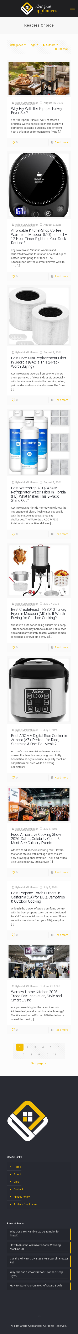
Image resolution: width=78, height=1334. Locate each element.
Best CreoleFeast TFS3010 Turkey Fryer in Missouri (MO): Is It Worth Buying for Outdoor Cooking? (39, 613)
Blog (16, 1181)
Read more (61, 142)
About (17, 1174)
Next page (37, 1063)
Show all (63, 48)
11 (54, 1054)
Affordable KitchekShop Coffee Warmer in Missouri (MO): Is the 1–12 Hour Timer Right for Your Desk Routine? (39, 236)
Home (17, 1166)
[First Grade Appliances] (39, 8)
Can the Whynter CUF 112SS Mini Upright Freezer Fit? (39, 1260)
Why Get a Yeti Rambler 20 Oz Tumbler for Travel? (34, 1233)
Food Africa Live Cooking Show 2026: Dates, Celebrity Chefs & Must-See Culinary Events (36, 838)
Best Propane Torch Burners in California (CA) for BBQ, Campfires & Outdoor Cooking (38, 897)
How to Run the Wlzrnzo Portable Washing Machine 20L (35, 1247)
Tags (32, 45)
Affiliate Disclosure (25, 1204)
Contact (18, 1189)
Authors (50, 45)
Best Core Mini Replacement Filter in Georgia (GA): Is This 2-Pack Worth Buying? (38, 362)
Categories (16, 45)
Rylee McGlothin (25, 102)
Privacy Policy (22, 1196)
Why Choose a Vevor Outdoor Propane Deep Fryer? (36, 1274)
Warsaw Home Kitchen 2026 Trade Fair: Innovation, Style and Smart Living (36, 996)
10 (46, 1054)
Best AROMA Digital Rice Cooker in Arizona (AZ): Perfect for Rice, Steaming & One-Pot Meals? (39, 739)
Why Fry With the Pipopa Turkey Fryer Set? (36, 110)
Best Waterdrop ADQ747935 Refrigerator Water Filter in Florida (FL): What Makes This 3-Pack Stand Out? (38, 494)
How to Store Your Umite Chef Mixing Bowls (36, 1285)
